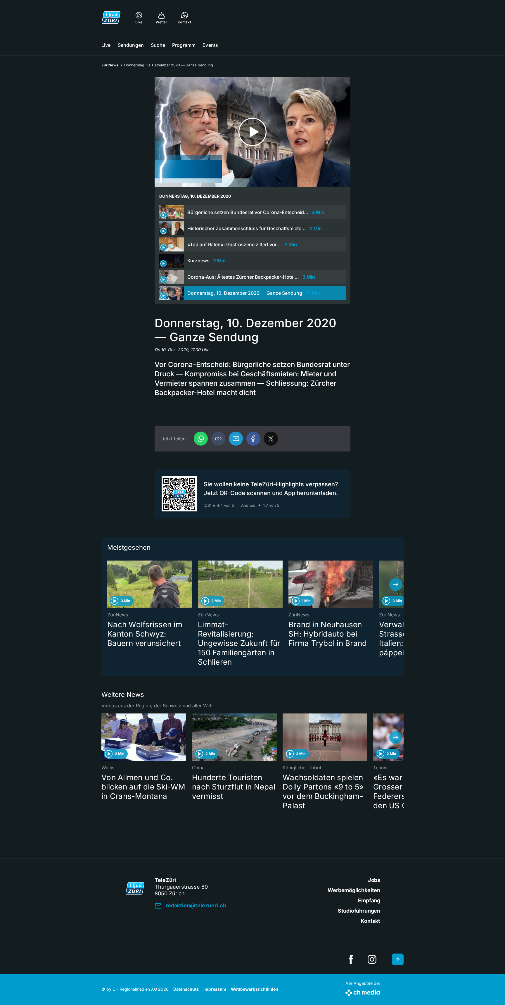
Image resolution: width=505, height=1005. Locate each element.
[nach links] (109, 584)
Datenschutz (186, 989)
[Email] (236, 439)
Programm (184, 45)
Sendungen (131, 45)
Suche (158, 45)
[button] (218, 439)
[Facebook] (253, 439)
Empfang (369, 900)
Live (106, 45)
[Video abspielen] (252, 132)
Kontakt (370, 921)
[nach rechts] (395, 584)
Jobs (374, 880)
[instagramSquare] (372, 959)
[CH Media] (362, 991)
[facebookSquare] (351, 959)
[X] (271, 439)
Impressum (214, 989)
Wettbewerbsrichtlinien (254, 989)
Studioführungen (359, 911)
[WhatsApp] (201, 439)
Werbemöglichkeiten (354, 890)
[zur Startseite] (111, 18)
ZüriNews (109, 65)
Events (210, 45)
